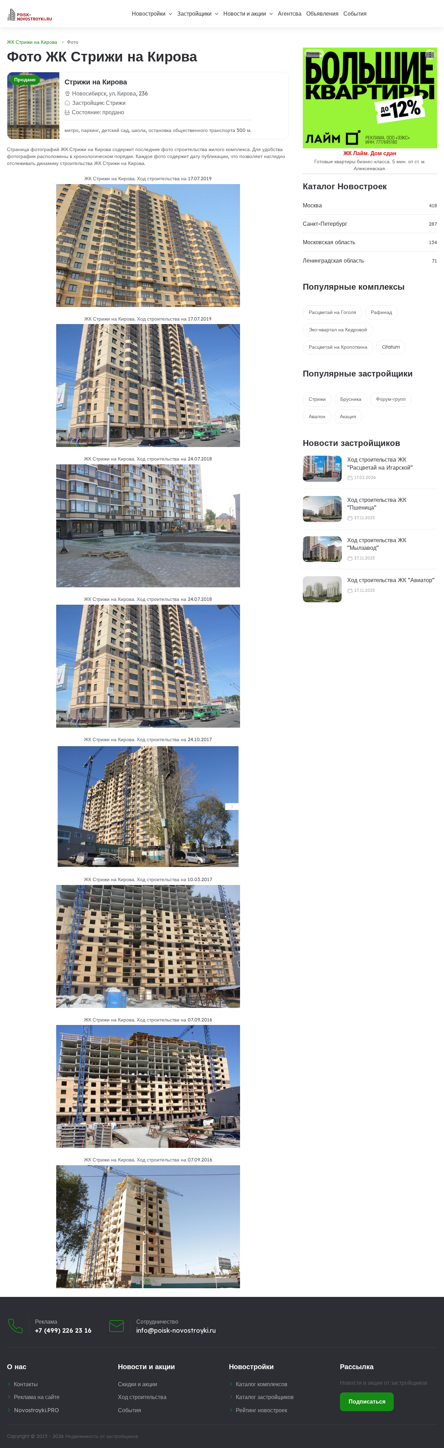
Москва (312, 205)
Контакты (26, 1384)
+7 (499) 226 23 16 (63, 1330)
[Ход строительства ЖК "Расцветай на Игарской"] (322, 469)
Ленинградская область (333, 260)
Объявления (322, 13)
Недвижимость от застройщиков (101, 1436)
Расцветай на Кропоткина (338, 347)
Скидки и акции (137, 1384)
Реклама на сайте (37, 1396)
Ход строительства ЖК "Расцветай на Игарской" (380, 463)
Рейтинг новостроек (261, 1410)
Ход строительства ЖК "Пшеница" (376, 503)
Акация (348, 416)
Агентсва (289, 13)
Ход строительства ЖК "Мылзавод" (376, 544)
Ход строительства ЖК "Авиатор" (391, 580)
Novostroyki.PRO (36, 1410)
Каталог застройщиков (265, 1396)
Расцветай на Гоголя (332, 312)
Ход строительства (142, 1396)
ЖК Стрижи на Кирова (32, 42)
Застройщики (194, 13)
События (355, 13)
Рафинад (381, 312)
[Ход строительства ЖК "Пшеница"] (322, 509)
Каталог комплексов (262, 1384)
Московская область (329, 242)
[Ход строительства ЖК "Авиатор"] (322, 589)
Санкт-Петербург (325, 223)
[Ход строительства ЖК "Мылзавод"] (322, 549)
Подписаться (367, 1401)
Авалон (317, 416)
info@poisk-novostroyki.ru (176, 1330)
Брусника (350, 399)
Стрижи (317, 399)
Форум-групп (391, 399)
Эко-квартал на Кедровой (338, 329)
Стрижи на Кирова (96, 81)
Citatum (391, 347)
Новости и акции (244, 13)
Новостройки (148, 13)
